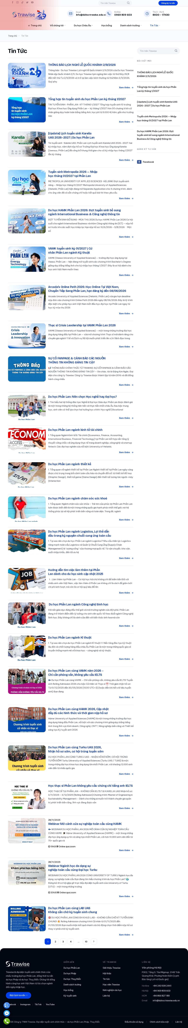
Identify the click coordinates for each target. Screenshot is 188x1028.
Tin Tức (154, 25)
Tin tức (106, 979)
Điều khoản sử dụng (46, 1023)
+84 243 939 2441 (162, 985)
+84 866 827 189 (161, 995)
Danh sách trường (130, 25)
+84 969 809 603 (161, 990)
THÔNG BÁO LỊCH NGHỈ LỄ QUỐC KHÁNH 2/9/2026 (155, 74)
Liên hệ (106, 995)
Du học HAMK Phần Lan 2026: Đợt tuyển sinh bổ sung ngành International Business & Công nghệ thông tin (158, 135)
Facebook (148, 162)
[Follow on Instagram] (17, 3)
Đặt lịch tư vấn (18, 995)
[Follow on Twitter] (27, 3)
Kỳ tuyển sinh (70, 995)
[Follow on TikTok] (22, 3)
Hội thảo (107, 973)
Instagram (25, 1004)
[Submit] (128, 3)
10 (86, 941)
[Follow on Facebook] (12, 3)
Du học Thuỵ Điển (72, 979)
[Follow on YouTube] (32, 3)
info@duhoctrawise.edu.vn (166, 1000)
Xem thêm (124, 87)
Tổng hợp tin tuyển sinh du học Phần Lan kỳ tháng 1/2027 (156, 89)
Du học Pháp (70, 973)
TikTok (38, 1004)
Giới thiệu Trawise (111, 967)
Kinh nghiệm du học (112, 990)
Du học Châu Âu (82, 25)
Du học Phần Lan (72, 967)
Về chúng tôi (57, 25)
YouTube (50, 1004)
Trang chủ (36, 25)
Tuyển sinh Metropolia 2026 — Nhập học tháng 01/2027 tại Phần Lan (156, 118)
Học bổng (106, 25)
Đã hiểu (159, 1022)
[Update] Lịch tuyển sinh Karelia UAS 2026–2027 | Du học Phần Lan (157, 103)
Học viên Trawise (111, 984)
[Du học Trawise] (29, 14)
